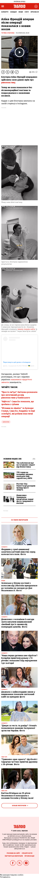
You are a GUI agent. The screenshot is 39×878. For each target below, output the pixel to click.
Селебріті (4, 12)
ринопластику (8, 82)
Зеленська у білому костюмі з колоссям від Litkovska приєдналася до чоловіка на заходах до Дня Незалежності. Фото (19, 587)
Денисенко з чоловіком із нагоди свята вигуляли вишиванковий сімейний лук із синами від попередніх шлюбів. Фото (17, 623)
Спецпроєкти (27, 853)
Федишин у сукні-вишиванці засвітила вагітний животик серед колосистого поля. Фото (18, 552)
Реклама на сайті (13, 853)
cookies (20, 875)
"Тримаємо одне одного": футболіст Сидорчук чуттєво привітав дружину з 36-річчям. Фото (19, 762)
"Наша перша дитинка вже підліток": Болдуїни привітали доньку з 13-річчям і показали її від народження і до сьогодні (19, 659)
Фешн (20, 12)
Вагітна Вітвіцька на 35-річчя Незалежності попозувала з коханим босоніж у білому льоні (17, 795)
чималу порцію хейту (26, 329)
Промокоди (29, 856)
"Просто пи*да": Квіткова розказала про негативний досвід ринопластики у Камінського (19, 395)
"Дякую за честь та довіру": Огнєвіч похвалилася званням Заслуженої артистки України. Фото (19, 728)
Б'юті (27, 12)
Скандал (13, 12)
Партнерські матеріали (14, 856)
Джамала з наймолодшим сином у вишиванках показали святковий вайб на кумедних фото (18, 694)
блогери (6, 422)
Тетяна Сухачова (8, 33)
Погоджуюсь (5, 877)
